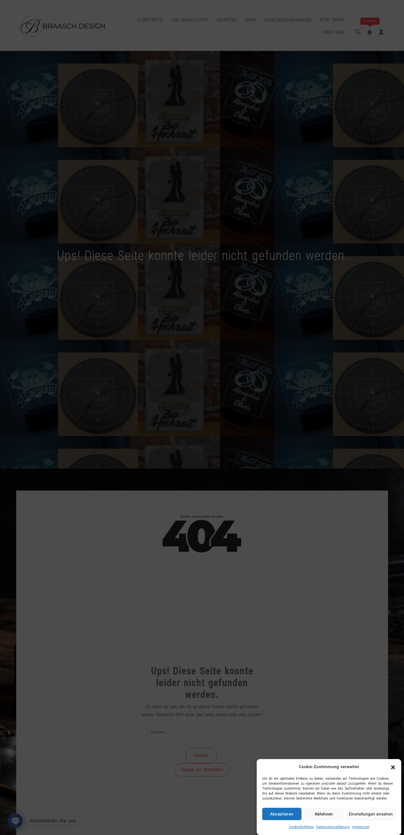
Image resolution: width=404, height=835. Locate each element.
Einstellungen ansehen (371, 814)
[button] (393, 767)
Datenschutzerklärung (333, 827)
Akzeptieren (281, 814)
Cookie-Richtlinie (301, 827)
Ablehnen (324, 814)
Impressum (360, 827)
